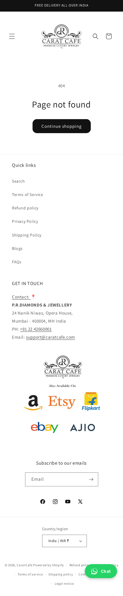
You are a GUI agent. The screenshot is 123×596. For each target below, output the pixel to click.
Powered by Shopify (48, 565)
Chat (106, 571)
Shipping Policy (26, 235)
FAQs (16, 261)
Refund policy (25, 208)
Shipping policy (60, 574)
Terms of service (30, 574)
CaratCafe (24, 565)
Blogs (17, 248)
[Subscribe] (91, 479)
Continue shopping (61, 126)
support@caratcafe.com (50, 337)
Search (18, 181)
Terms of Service (27, 194)
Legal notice (64, 583)
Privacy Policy (25, 221)
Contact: (21, 297)
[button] (12, 36)
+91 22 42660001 (36, 329)
